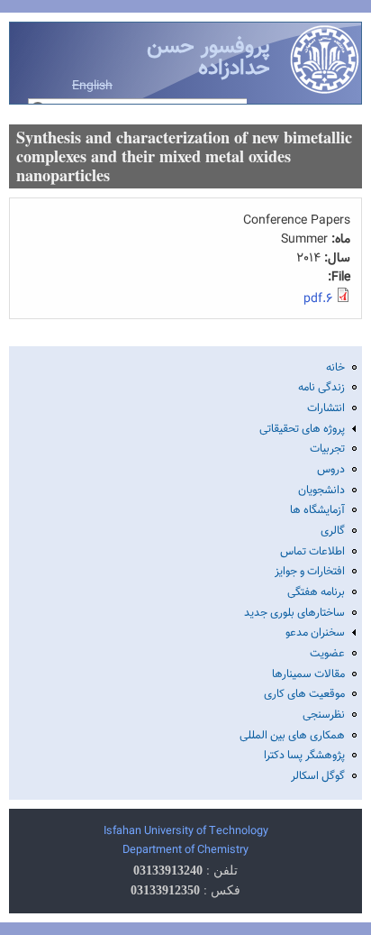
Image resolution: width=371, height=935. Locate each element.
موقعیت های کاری (304, 694)
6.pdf (317, 299)
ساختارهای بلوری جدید (294, 613)
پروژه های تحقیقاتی (302, 429)
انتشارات (326, 408)
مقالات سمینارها (308, 674)
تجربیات (327, 449)
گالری (333, 531)
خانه (335, 368)
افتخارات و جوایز (310, 572)
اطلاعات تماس (312, 552)
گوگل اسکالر (318, 776)
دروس (331, 470)
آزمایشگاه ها (317, 510)
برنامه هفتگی (316, 592)
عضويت (327, 654)
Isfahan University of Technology (186, 831)
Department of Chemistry (185, 850)
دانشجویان (321, 490)
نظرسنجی (324, 715)
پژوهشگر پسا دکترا (304, 756)
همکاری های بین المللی (292, 736)
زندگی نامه (321, 388)
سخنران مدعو (315, 633)
